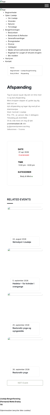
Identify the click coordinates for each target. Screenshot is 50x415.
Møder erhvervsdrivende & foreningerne (24, 50)
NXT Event (23, 383)
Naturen (11, 24)
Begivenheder (11, 12)
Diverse (11, 44)
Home (12, 68)
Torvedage (12, 27)
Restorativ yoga (20, 372)
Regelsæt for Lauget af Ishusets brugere (24, 53)
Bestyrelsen (13, 33)
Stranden (12, 21)
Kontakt (8, 61)
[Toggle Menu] (47, 5)
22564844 (7, 405)
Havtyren (9, 58)
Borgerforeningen (12, 30)
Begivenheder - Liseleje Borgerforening (23, 71)
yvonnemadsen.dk (14, 124)
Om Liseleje (12, 18)
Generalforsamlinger (16, 38)
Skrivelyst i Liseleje (22, 242)
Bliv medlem (13, 56)
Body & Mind (14, 73)
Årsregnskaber (14, 41)
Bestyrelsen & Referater (18, 35)
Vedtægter (12, 47)
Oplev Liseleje (11, 15)
